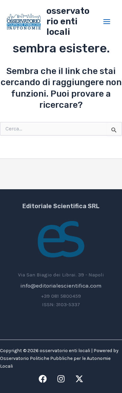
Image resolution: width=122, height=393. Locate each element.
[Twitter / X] (79, 379)
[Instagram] (61, 379)
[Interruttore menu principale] (107, 21)
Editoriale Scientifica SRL (61, 206)
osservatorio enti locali (67, 21)
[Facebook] (43, 379)
